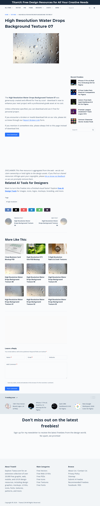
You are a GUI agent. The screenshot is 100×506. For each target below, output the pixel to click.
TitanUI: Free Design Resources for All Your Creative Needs (50, 2)
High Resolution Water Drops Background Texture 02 (35, 301)
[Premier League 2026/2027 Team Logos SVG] (73, 111)
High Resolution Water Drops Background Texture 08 (14, 279)
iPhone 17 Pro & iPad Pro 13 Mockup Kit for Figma (86, 83)
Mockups (39, 8)
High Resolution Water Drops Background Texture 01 (14, 301)
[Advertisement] (36, 79)
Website (52, 357)
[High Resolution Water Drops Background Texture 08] (14, 269)
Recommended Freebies (78, 482)
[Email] (47, 210)
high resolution (11, 202)
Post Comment (12, 388)
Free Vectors (42, 471)
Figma (31, 8)
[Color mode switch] (94, 8)
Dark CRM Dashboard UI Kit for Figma (65, 406)
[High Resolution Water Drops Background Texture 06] (36, 269)
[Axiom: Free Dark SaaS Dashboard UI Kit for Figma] (73, 102)
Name (9, 357)
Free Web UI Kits (44, 473)
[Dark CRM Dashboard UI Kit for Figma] (54, 406)
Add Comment (11, 364)
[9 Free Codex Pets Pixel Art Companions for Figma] (73, 92)
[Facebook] (8, 210)
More (57, 8)
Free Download (12, 134)
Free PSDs (41, 476)
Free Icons (41, 479)
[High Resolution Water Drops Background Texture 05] (57, 269)
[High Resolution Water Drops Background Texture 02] (36, 291)
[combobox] (81, 130)
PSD (25, 8)
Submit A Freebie (75, 479)
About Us (72, 471)
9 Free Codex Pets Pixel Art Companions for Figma (86, 92)
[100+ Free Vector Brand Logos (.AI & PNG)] (8, 406)
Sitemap (71, 476)
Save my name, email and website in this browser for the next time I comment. (31, 383)
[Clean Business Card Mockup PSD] (14, 249)
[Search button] (90, 8)
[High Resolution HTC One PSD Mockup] (36, 249)
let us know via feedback (55, 176)
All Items (8, 8)
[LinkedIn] (31, 210)
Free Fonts (41, 485)
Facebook (72, 485)
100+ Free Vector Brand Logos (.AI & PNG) (19, 406)
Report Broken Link (31, 120)
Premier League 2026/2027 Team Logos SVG (85, 112)
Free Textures (42, 482)
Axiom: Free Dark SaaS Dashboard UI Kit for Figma (85, 102)
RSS (79, 485)
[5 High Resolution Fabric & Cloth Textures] (57, 249)
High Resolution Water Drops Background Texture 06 (35, 279)
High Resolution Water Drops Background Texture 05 (57, 279)
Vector (18, 8)
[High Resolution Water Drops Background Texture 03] (57, 291)
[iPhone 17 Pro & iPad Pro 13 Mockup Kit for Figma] (73, 82)
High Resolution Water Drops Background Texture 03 (57, 301)
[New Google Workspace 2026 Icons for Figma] (78, 406)
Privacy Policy (74, 473)
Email (30, 357)
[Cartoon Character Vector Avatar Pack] (73, 121)
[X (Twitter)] (16, 210)
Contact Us (82, 471)
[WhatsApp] (39, 210)
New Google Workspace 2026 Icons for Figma (88, 406)
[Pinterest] (24, 210)
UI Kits (48, 8)
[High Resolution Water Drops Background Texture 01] (14, 291)
